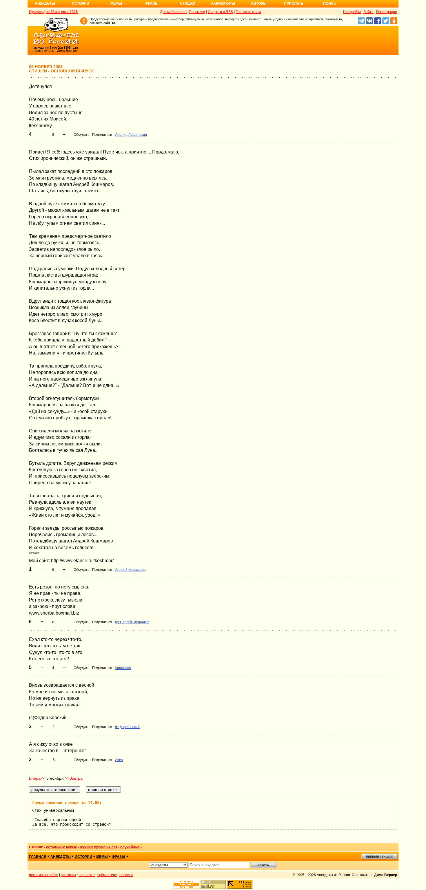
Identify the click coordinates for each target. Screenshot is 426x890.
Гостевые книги (248, 12)
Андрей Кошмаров (130, 570)
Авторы (259, 3)
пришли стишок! (379, 856)
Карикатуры (223, 3)
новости (126, 875)
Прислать (293, 3)
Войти (368, 12)
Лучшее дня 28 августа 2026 (53, 12)
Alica (119, 760)
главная (37, 857)
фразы (118, 857)
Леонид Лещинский (131, 135)
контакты (68, 875)
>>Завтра (74, 778)
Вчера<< (37, 778)
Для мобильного (173, 12)
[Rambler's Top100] (186, 884)
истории (83, 857)
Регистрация (386, 12)
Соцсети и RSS (220, 12)
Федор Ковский (127, 727)
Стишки (187, 3)
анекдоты (60, 857)
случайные (130, 847)
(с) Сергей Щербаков (132, 622)
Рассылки (197, 12)
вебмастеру (107, 875)
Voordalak (123, 668)
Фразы (152, 3)
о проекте (87, 875)
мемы (102, 857)
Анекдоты (45, 3)
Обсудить (81, 135)
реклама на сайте (43, 875)
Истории (80, 3)
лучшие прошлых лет (98, 847)
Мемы (116, 3)
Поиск (329, 3)
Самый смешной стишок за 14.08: (67, 802)
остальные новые (61, 847)
